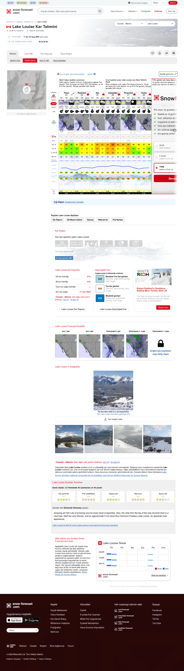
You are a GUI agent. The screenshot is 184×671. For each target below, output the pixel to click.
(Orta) (30, 60)
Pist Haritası (118, 219)
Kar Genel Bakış (58, 618)
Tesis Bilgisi (66, 53)
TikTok (155, 618)
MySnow (55, 631)
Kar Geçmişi (46, 53)
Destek (33, 645)
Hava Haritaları (59, 60)
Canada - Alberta (25, 22)
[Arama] (100, 11)
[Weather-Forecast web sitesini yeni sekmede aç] (43, 3)
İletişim (43, 645)
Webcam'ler (103, 219)
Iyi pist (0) (74, 299)
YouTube (156, 623)
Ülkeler (9, 22)
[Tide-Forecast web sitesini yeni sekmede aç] (33, 3)
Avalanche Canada (74, 201)
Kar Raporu (57, 219)
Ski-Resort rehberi (74, 219)
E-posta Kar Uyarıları (90, 614)
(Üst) (15, 60)
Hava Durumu (117, 11)
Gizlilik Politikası (29, 659)
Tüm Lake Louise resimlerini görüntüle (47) (113, 414)
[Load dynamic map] (27, 90)
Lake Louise (42, 22)
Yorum (70, 645)
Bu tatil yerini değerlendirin (65, 530)
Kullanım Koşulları (13, 659)
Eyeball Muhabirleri (89, 623)
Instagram (157, 614)
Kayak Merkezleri (59, 610)
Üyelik (83, 610)
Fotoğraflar (146, 11)
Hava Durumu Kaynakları (92, 627)
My (158, 11)
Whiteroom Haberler (60, 623)
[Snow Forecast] (18, 11)
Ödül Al (173, 3)
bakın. (164, 472)
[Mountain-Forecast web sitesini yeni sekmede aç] (22, 3)
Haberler (132, 11)
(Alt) (44, 60)
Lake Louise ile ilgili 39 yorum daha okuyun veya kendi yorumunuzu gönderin (85, 525)
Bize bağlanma (57, 645)
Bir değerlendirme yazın (91, 530)
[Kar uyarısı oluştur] (160, 53)
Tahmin (12, 53)
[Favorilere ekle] (153, 53)
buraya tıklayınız (141, 475)
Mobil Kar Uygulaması (90, 618)
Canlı (26, 53)
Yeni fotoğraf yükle (114, 419)
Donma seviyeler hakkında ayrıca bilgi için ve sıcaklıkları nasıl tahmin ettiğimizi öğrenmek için (94, 475)
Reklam (23, 645)
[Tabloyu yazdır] (174, 53)
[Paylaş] (167, 53)
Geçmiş (90, 219)
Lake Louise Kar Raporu (73, 309)
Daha (53, 124)
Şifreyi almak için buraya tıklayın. (71, 573)
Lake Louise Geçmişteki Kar (113, 309)
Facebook (157, 610)
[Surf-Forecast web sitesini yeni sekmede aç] (10, 3)
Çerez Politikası (45, 659)
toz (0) (66, 299)
